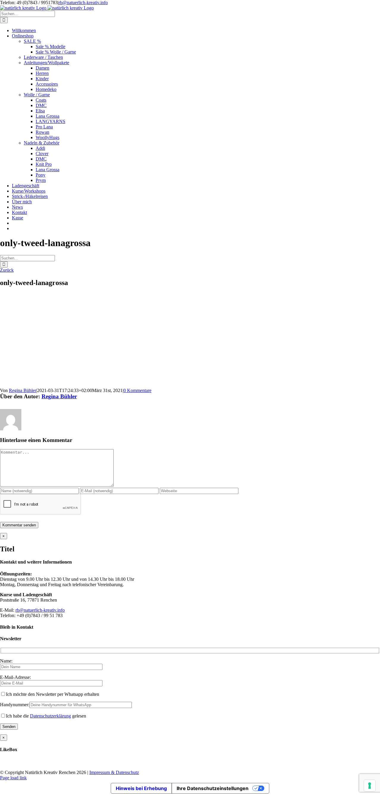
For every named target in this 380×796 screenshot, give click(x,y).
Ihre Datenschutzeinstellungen (212, 788)
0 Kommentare (137, 390)
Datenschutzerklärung (50, 715)
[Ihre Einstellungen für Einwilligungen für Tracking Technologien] (369, 785)
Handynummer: (14, 704)
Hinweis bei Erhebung (141, 788)
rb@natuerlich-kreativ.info (83, 2)
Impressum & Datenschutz (114, 772)
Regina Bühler (22, 390)
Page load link (13, 777)
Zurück (7, 270)
